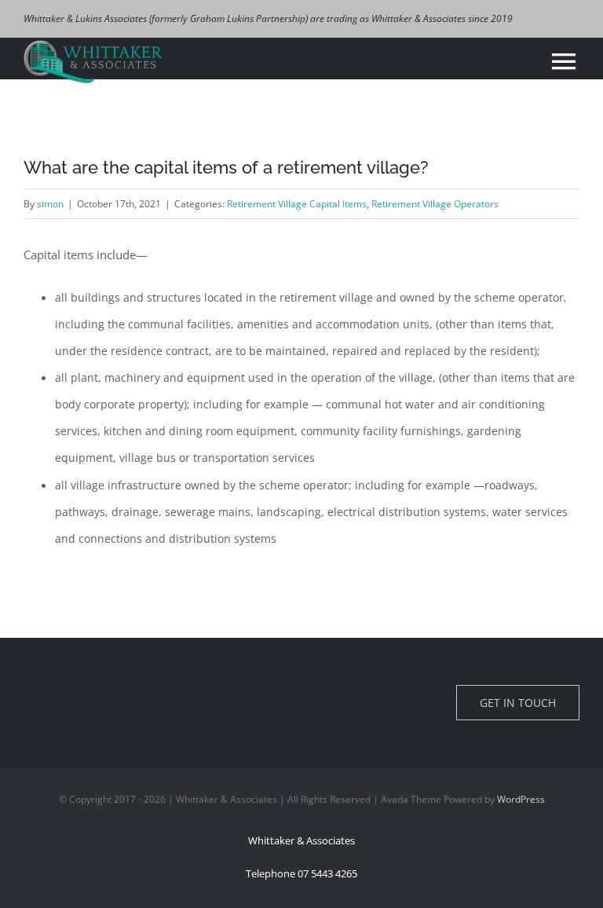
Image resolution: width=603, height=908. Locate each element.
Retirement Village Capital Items (297, 204)
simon (50, 204)
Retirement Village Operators (435, 204)
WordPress (521, 799)
